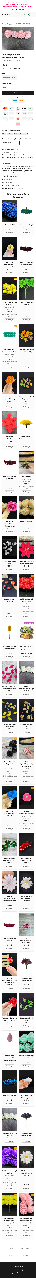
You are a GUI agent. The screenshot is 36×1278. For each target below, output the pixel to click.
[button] (18, 9)
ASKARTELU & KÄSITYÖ (22, 24)
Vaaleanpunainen (9, 77)
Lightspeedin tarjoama (18, 1273)
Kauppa (9, 24)
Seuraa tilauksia (25, 1249)
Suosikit (11, 1255)
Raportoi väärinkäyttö (18, 1270)
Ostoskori (25, 1255)
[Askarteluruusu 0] (18, 38)
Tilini (11, 1249)
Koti (3, 24)
